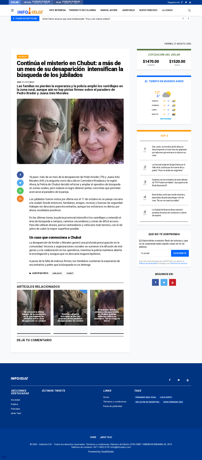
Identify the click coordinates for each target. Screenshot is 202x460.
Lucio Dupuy (166, 397)
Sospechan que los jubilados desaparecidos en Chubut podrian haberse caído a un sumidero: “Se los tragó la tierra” (107, 315)
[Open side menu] (12, 10)
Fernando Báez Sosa (145, 397)
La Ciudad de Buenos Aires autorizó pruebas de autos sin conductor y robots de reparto (169, 212)
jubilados (57, 273)
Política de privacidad (148, 263)
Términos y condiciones (114, 401)
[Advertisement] (101, 31)
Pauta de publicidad (112, 406)
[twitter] (20, 182)
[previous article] (188, 18)
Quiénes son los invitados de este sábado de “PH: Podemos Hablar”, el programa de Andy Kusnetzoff (170, 183)
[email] (20, 198)
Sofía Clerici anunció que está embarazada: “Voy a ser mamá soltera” (76, 18)
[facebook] (20, 174)
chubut (70, 273)
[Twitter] (186, 2)
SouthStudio (107, 451)
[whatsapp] (20, 190)
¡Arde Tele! (16, 413)
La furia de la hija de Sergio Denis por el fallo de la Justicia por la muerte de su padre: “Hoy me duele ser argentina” (168, 167)
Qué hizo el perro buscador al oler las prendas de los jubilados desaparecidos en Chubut (70, 317)
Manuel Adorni (109, 10)
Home (106, 397)
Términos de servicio (178, 263)
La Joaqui (167, 10)
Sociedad (15, 400)
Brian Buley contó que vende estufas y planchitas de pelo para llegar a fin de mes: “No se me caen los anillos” (168, 197)
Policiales (22, 56)
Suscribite (179, 253)
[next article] (183, 18)
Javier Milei (128, 10)
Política (14, 404)
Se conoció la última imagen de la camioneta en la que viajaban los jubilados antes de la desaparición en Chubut (34, 316)
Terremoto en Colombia (82, 10)
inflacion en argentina (147, 402)
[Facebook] (182, 2)
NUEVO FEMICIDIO (148, 10)
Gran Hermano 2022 (173, 402)
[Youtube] (190, 2)
